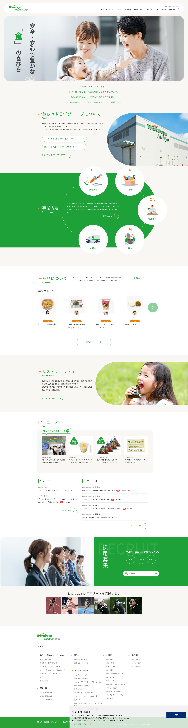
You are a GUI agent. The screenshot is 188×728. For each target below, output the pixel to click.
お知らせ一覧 (66, 510)
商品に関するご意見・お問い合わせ (48, 722)
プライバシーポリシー (81, 724)
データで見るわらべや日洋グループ (61, 147)
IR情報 (109, 655)
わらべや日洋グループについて (54, 155)
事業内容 (43, 688)
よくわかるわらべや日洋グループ (60, 139)
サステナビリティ (49, 398)
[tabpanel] (50, 314)
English (178, 6)
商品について (139, 278)
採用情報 (132, 573)
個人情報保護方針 (68, 722)
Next (150, 305)
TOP (41, 646)
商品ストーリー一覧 (94, 342)
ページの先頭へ (157, 631)
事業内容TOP (107, 216)
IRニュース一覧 (135, 526)
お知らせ (169, 6)
